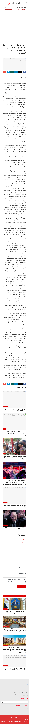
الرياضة (5, 453)
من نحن (26, 717)
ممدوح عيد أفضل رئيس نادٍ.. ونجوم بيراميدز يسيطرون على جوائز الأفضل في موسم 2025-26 (15, 433)
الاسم (24, 560)
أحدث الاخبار (6, 406)
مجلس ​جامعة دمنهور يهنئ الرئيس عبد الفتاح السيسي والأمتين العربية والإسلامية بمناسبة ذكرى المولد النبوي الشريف (15, 630)
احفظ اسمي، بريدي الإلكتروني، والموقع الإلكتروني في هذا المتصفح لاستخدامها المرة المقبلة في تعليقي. (15, 581)
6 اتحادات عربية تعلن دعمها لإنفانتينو (15, 528)
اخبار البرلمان (6, 665)
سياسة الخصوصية (18, 717)
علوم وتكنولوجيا (6, 626)
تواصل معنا (25, 719)
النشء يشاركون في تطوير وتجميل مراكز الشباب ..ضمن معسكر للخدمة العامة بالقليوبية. (15, 458)
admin (23, 56)
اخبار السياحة (6, 645)
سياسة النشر (10, 717)
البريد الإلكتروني (22, 567)
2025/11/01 (17, 56)
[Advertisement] (14, 26)
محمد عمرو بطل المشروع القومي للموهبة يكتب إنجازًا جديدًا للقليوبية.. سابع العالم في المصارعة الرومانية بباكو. (14, 482)
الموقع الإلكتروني (22, 573)
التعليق (24, 543)
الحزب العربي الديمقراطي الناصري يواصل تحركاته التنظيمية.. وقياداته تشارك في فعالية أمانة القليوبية (14, 670)
